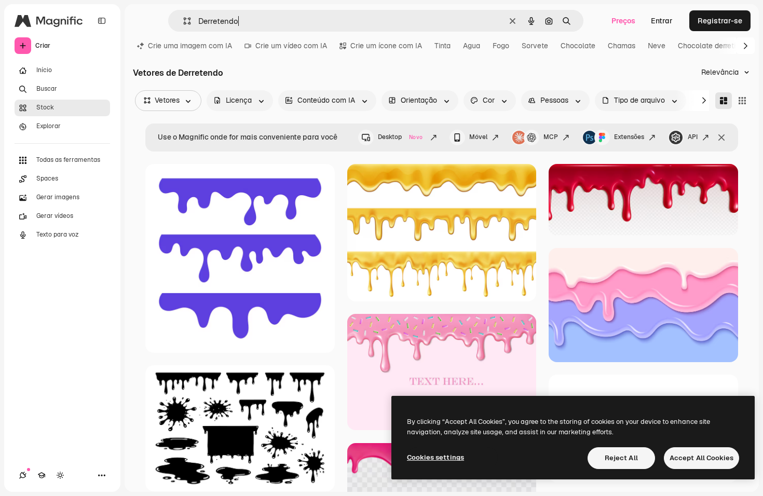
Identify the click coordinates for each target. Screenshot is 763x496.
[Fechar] (721, 137)
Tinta (442, 45)
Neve (656, 45)
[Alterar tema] (60, 475)
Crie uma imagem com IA (190, 45)
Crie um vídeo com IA (291, 45)
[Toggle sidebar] (101, 20)
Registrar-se (720, 20)
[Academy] (41, 475)
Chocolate (578, 45)
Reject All (621, 457)
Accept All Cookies (701, 457)
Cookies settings (435, 457)
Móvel (478, 137)
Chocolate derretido (711, 45)
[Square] (742, 100)
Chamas (621, 45)
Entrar (662, 20)
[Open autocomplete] (183, 21)
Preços (623, 20)
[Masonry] (723, 100)
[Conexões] (23, 475)
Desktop (400, 137)
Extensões (629, 137)
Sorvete (535, 45)
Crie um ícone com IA (386, 45)
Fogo (501, 45)
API (693, 137)
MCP (550, 137)
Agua (471, 45)
